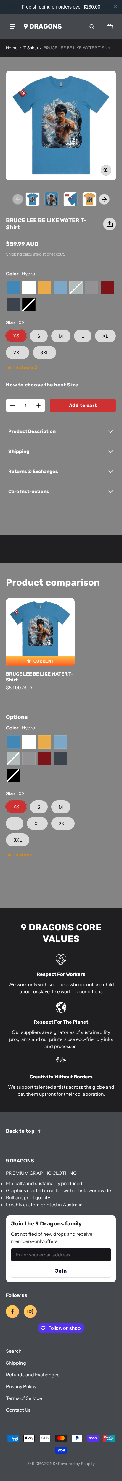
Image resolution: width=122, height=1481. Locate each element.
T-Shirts (30, 47)
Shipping (14, 254)
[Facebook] (12, 1311)
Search (14, 1351)
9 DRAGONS (43, 1463)
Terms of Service (24, 1398)
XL (105, 336)
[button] (91, 26)
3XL (44, 352)
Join (61, 1271)
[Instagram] (30, 1311)
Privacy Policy (21, 1386)
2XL (17, 352)
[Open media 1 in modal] (61, 125)
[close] (115, 6)
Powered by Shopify (76, 1463)
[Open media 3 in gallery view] (51, 199)
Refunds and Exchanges (33, 1375)
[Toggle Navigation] (12, 26)
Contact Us (18, 1410)
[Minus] (12, 405)
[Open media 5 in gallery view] (89, 199)
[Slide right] (104, 199)
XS (16, 336)
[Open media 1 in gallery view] (32, 199)
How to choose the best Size (42, 385)
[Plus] (38, 405)
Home (11, 47)
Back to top (20, 1131)
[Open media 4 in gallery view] (70, 199)
